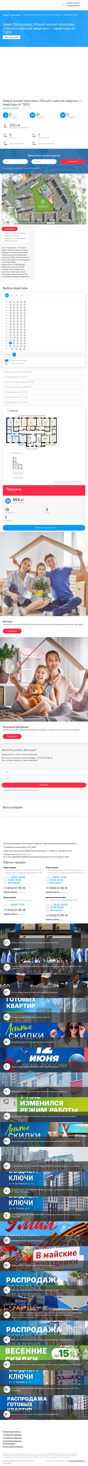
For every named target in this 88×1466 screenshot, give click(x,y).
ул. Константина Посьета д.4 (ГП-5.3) (18, 372)
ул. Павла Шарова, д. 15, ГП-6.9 (16, 397)
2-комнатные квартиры (12, 1438)
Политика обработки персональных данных (18, 1460)
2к (17, 295)
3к (22, 295)
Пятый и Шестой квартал (13, 1446)
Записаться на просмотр (45, 527)
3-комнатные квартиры (12, 1441)
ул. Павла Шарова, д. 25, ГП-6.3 (16, 377)
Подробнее (12, 631)
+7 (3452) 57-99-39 (14, 909)
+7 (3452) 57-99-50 (72, 3)
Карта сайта (7, 1463)
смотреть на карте (11, 108)
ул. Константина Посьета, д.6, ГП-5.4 (18, 387)
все (7, 295)
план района (10, 229)
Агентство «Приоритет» (77, 1461)
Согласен (9, 168)
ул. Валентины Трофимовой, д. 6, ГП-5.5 (19, 382)
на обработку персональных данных (23, 168)
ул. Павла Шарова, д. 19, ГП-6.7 (16, 402)
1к (12, 295)
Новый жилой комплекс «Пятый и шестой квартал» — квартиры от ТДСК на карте (15, 237)
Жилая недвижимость (12, 1431)
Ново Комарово (9, 1443)
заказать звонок (73, 5)
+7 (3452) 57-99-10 (14, 887)
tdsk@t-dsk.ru (25, 854)
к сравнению (18, 477)
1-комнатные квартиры (12, 1435)
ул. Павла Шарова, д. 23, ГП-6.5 (16, 392)
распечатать (18, 473)
